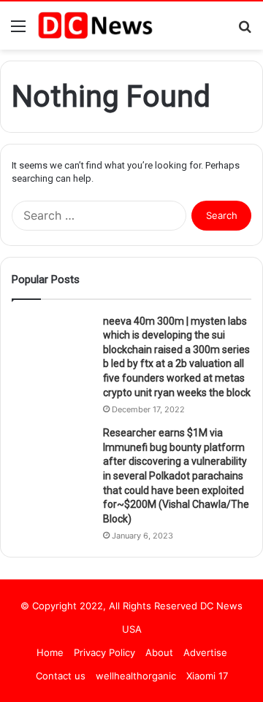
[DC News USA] (95, 25)
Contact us (60, 676)
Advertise (205, 652)
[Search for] (244, 31)
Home (50, 652)
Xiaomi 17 (207, 676)
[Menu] (18, 31)
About (159, 652)
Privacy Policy (104, 652)
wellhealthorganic (136, 676)
